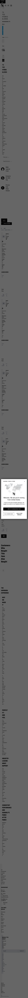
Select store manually (19, 514)
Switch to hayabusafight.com (14, 509)
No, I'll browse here (8, 514)
